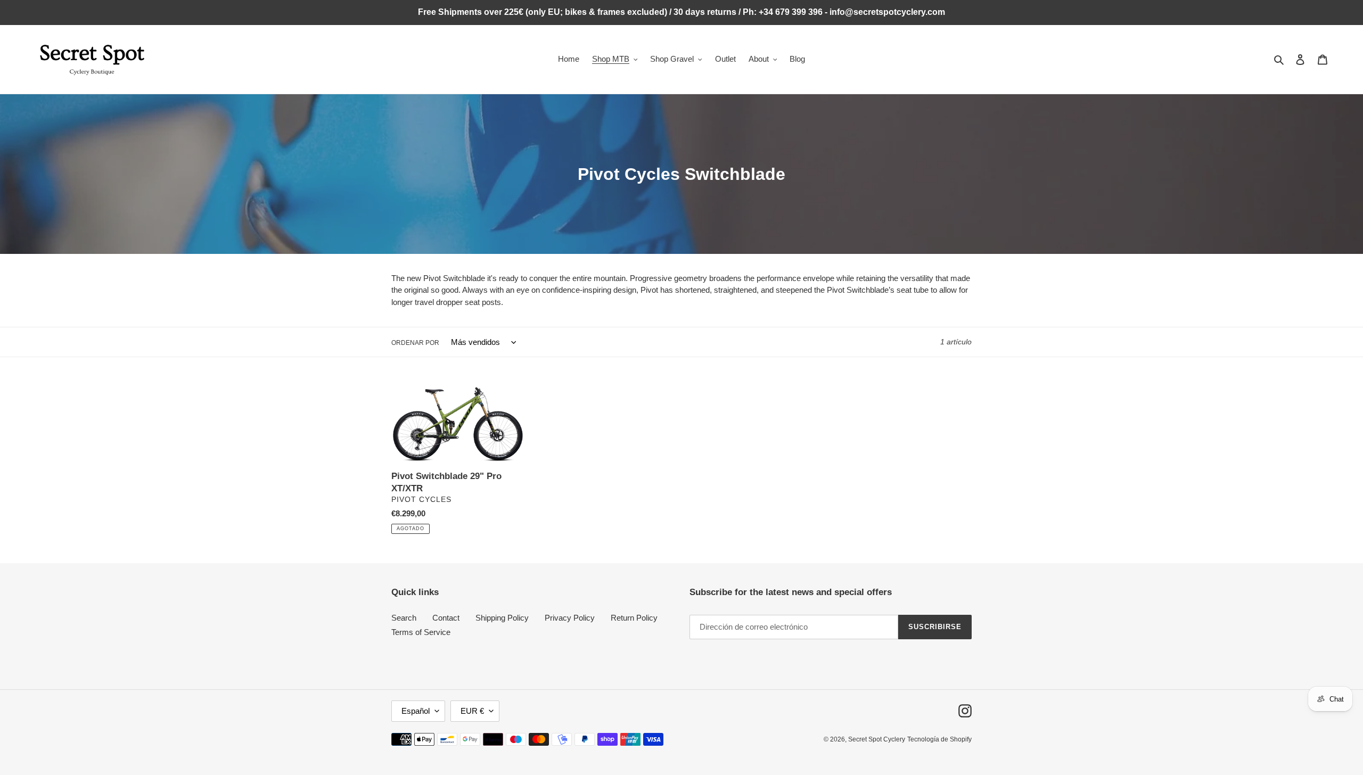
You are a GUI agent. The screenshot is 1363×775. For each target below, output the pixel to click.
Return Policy (634, 617)
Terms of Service (420, 632)
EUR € (472, 710)
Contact (445, 617)
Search (403, 617)
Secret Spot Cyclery (876, 739)
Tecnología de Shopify (939, 739)
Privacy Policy (570, 617)
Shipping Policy (502, 617)
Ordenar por (415, 343)
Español (415, 710)
